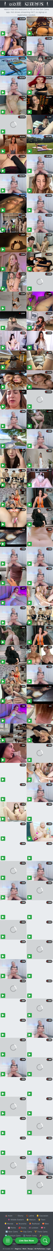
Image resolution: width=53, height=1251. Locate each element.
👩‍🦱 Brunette (21, 1224)
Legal (48, 1249)
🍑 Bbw (45, 1224)
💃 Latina (30, 1216)
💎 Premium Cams (13, 1236)
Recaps (30, 1249)
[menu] (8, 1240)
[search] (45, 1240)
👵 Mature (31, 1219)
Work (24, 1249)
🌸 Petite (12, 1228)
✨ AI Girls (43, 1236)
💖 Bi (43, 1228)
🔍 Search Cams (41, 1243)
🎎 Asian (8, 1216)
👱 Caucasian (42, 1216)
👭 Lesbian (33, 1228)
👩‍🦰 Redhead (34, 1224)
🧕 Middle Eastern (16, 1219)
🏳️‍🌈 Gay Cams (26, 1231)
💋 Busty (22, 1228)
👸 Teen (41, 1219)
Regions (18, 1249)
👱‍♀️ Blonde (8, 1224)
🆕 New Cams (12, 1231)
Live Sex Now (26, 1240)
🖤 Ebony (19, 1216)
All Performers (39, 1249)
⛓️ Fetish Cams (30, 1236)
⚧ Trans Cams (40, 1231)
